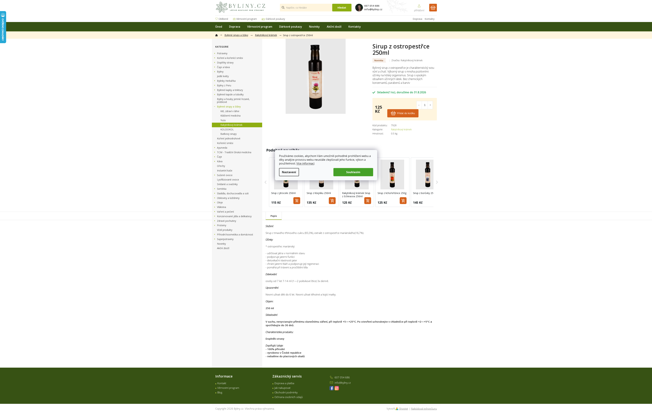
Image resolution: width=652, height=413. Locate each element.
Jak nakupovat (282, 387)
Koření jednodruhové (228, 138)
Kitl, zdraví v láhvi (229, 111)
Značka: (407, 60)
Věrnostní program (246, 18)
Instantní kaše (224, 170)
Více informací (305, 163)
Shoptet (403, 408)
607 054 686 (342, 377)
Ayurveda (222, 147)
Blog (219, 392)
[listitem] (286, 182)
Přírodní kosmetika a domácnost (235, 234)
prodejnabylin (337, 388)
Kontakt (221, 383)
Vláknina (221, 207)
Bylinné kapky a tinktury (230, 90)
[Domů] (218, 34)
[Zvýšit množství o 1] (430, 105)
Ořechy (221, 166)
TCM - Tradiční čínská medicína (234, 152)
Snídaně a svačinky (227, 184)
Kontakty (429, 18)
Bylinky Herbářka (226, 80)
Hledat (342, 7)
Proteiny (221, 225)
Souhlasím (353, 172)
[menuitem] (219, 26)
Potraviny (222, 53)
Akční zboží (223, 248)
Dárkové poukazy (275, 18)
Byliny (220, 71)
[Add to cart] (296, 200)
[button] (265, 182)
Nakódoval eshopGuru (424, 408)
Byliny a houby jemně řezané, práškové (233, 100)
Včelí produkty (224, 229)
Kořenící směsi (225, 143)
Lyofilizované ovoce (228, 179)
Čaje (219, 156)
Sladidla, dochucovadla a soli (233, 193)
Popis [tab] (274, 216)
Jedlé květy (223, 76)
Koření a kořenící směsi (230, 58)
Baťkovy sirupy (228, 133)
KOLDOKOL (227, 129)
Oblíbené (223, 18)
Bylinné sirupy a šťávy (229, 106)
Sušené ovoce (225, 175)
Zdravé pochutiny (226, 220)
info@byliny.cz (343, 382)
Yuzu (223, 120)
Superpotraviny (225, 239)
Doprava (417, 18)
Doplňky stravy (225, 62)
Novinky (221, 243)
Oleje (220, 202)
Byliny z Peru (224, 85)
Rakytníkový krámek (231, 124)
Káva (219, 161)
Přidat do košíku (406, 113)
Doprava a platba (284, 383)
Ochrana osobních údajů (288, 397)
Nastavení (289, 172)
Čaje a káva (223, 67)
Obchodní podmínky (286, 392)
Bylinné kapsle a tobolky (230, 94)
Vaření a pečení (225, 211)
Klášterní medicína (230, 115)
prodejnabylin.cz (331, 388)
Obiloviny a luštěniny (228, 198)
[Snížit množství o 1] (419, 105)
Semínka (221, 188)
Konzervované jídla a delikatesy (234, 216)
